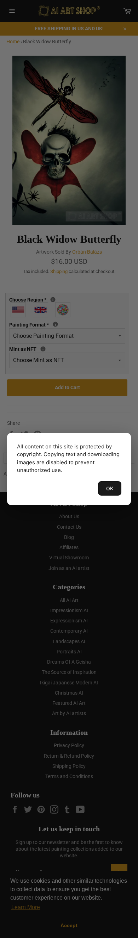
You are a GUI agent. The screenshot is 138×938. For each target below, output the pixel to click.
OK (109, 488)
